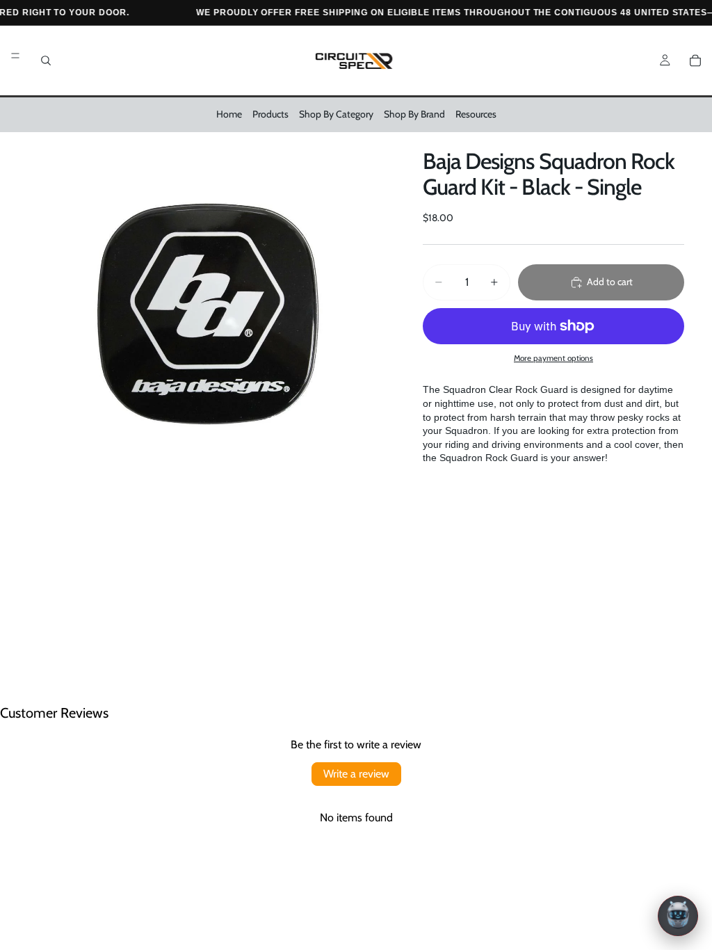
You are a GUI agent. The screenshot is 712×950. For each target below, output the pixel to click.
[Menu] (15, 56)
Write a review (356, 773)
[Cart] (695, 60)
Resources (475, 114)
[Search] (46, 60)
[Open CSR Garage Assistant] (678, 916)
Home (229, 114)
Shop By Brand (414, 114)
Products (270, 114)
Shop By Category (336, 114)
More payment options (553, 358)
